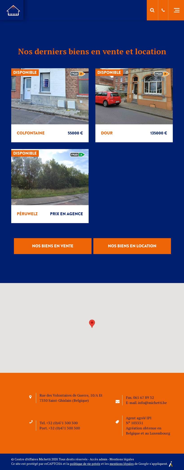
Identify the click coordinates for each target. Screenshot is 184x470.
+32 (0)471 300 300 (62, 422)
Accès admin (98, 459)
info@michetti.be (152, 402)
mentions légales (122, 463)
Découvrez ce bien (50, 116)
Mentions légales (122, 459)
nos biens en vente (52, 246)
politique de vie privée (85, 463)
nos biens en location (132, 246)
